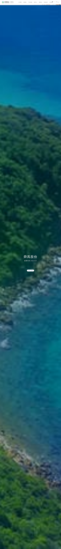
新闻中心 (35, 2)
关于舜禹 (20, 2)
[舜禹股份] (7, 2)
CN (54, 1)
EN (56, 1)
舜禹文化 (40, 2)
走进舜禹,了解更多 (30, 270)
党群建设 (24, 2)
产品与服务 (30, 2)
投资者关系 (46, 2)
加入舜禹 (51, 2)
